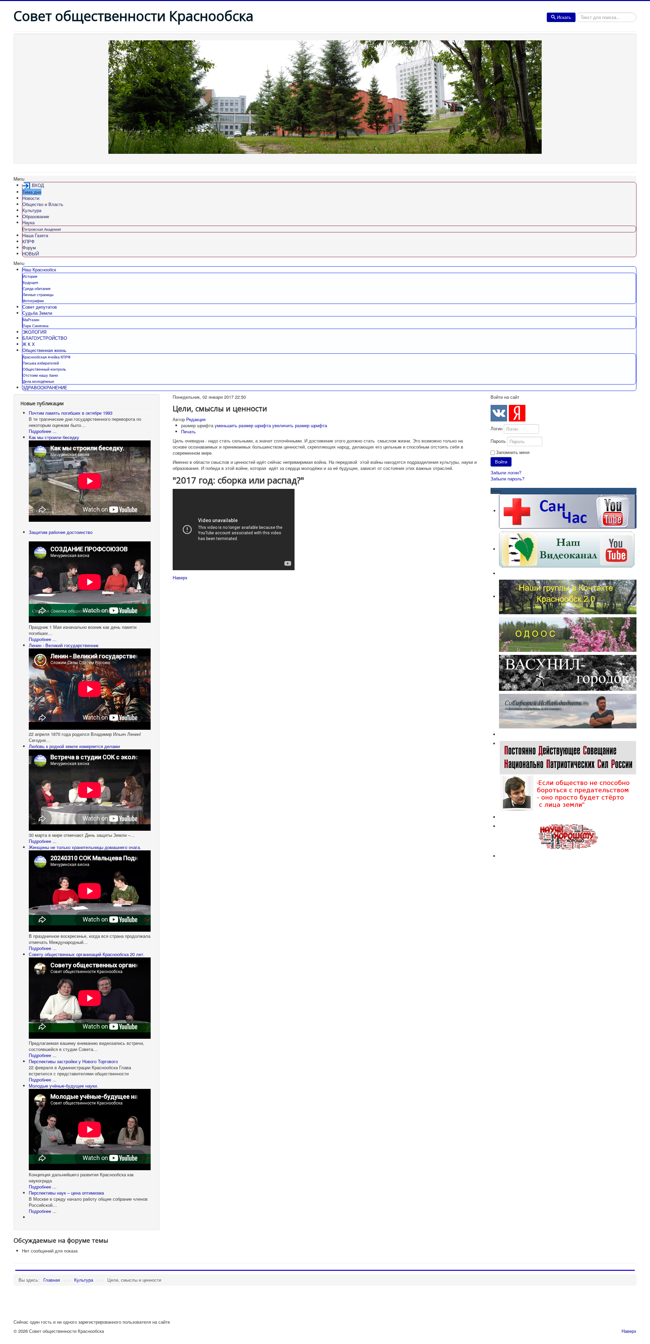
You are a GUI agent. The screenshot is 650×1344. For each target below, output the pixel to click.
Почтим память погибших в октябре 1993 (70, 413)
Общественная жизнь (44, 350)
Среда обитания (36, 288)
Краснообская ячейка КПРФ (46, 356)
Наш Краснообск (39, 269)
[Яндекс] (517, 413)
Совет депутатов (39, 307)
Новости (30, 198)
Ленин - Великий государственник (64, 645)
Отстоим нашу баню (40, 375)
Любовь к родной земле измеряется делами (74, 746)
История (30, 276)
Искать (564, 17)
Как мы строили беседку (54, 437)
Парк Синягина (35, 325)
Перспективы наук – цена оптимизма (66, 1193)
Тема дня (31, 192)
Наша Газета (35, 235)
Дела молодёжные (38, 381)
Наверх (180, 577)
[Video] (566, 549)
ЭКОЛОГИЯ (34, 332)
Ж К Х (28, 344)
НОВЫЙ (30, 253)
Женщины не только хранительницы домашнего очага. (85, 847)
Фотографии (33, 300)
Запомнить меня (512, 452)
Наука (28, 222)
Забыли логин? (506, 472)
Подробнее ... (43, 431)
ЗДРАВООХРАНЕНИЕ (44, 387)
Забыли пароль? (507, 478)
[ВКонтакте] (499, 413)
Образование (35, 216)
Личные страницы (38, 294)
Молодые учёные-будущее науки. (63, 1085)
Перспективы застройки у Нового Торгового (73, 1061)
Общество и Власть (42, 204)
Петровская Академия (42, 229)
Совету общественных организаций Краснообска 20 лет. (87, 954)
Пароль (498, 441)
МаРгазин (31, 319)
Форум (29, 247)
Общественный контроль (44, 369)
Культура (31, 210)
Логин (496, 429)
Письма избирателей (41, 363)
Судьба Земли (37, 313)
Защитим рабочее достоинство (60, 532)
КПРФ (28, 241)
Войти (501, 461)
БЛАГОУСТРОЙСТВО (44, 338)
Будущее (30, 282)
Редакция (195, 419)
